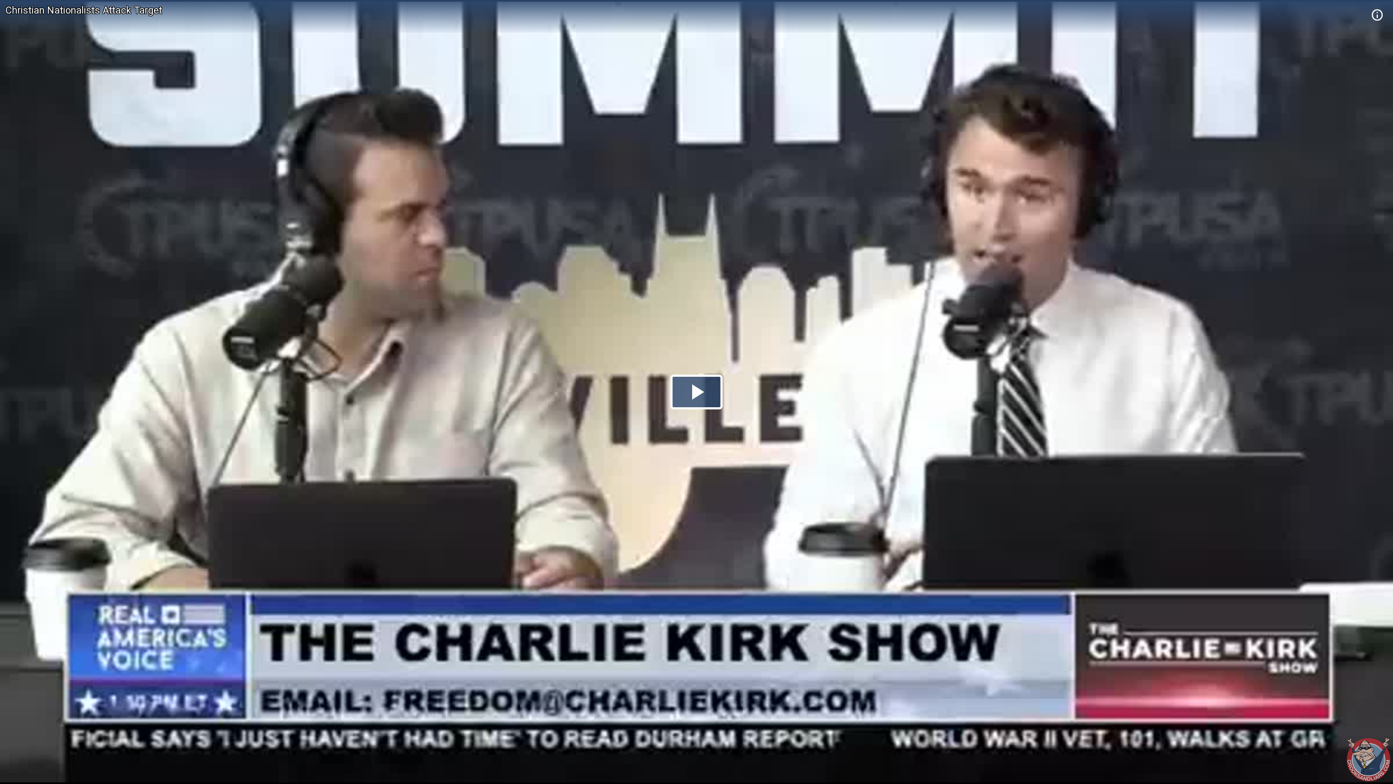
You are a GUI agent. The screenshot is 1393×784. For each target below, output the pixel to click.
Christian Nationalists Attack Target (83, 10)
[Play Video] (696, 392)
